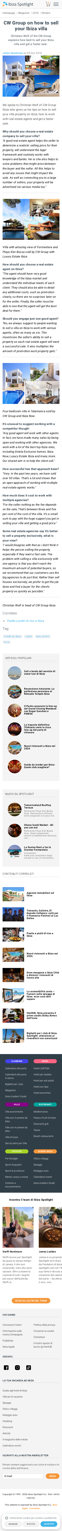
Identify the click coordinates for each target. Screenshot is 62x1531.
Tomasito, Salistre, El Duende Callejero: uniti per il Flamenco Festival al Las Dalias (42, 914)
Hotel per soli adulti (44, 1080)
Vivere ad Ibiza (12, 636)
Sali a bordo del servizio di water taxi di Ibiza (39, 672)
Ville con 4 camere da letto (16, 1129)
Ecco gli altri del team (31, 1300)
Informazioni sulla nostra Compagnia (13, 1333)
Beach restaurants (43, 1136)
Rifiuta (31, 1524)
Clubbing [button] (16, 1061)
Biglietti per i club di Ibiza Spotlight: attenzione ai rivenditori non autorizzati (42, 1036)
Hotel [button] (45, 1061)
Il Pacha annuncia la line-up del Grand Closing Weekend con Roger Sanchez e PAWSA (40, 710)
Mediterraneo (41, 1111)
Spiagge (38, 1164)
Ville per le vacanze (13, 1396)
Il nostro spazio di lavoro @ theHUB (43, 1345)
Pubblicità (8, 1340)
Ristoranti (8, 1427)
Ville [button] (17, 1104)
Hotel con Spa (41, 1086)
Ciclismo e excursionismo (13, 1185)
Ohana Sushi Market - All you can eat (38, 826)
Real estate (43, 636)
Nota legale (9, 1346)
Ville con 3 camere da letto (16, 1119)
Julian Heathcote (13, 53)
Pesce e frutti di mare (45, 1117)
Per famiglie (11, 1158)
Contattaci (39, 1337)
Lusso (28, 636)
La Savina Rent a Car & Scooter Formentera (37, 848)
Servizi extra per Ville (16, 1143)
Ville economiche (14, 1111)
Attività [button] (17, 1151)
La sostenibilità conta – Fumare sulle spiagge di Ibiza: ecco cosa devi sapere (41, 995)
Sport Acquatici (13, 1164)
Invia (52, 1476)
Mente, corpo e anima (16, 1177)
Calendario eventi (43, 1177)
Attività (7, 1433)
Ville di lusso (11, 1137)
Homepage (9, 13)
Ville (7, 642)
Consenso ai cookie (44, 1331)
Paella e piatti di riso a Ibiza (25, 620)
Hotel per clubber (43, 1074)
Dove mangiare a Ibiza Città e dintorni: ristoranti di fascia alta (43, 975)
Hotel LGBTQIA (41, 1068)
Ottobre (46, 13)
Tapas (37, 1130)
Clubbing (7, 1421)
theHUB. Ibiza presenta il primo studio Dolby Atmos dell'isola (42, 1015)
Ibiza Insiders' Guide (15, 1096)
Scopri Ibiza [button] (45, 1151)
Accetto (49, 1524)
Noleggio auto (41, 1170)
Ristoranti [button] (45, 1104)
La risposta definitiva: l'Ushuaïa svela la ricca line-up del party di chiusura (37, 728)
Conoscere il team (12, 1324)
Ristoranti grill (41, 1124)
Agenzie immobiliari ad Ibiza (40, 894)
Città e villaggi (41, 1158)
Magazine (23, 13)
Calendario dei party (16, 1068)
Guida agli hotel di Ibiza (15, 1390)
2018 (35, 13)
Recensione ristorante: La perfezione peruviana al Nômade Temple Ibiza (39, 691)
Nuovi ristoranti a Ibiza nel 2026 (39, 747)
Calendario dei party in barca (16, 1076)
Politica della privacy (44, 1324)
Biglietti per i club (14, 1084)
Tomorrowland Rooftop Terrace (37, 806)
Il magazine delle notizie (15, 1439)
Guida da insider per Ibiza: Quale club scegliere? (39, 766)
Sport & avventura (14, 1170)
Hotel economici (42, 1092)
